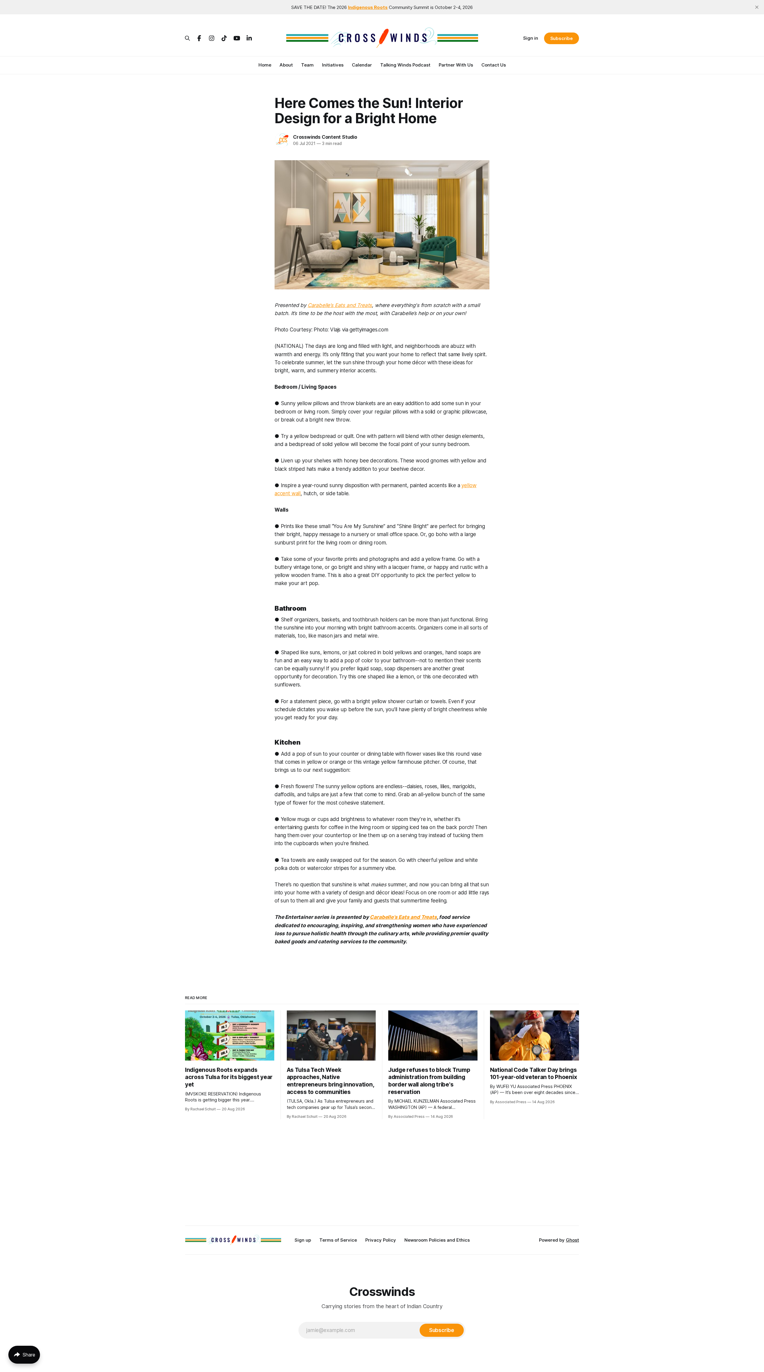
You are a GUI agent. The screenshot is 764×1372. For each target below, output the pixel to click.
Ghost (572, 1240)
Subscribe (561, 38)
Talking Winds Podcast (405, 65)
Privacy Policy (380, 1240)
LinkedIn (249, 38)
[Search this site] (187, 38)
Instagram (211, 38)
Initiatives (333, 65)
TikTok (224, 38)
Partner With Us (456, 65)
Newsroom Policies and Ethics (437, 1240)
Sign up (303, 1240)
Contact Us (493, 65)
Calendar (362, 65)
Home (264, 65)
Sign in (530, 38)
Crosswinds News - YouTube (236, 38)
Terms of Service (338, 1240)
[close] (757, 7)
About (286, 65)
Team (307, 65)
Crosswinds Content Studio (325, 137)
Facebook (199, 38)
